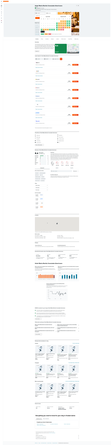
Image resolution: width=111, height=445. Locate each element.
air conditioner (42, 180)
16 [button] (41, 27)
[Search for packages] (1, 9)
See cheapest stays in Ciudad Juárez (74, 362)
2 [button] (41, 23)
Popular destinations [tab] (46, 418)
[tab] (42, 168)
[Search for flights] (1, 4)
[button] (1, 1)
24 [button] (43, 29)
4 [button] (67, 21)
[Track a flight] (1, 15)
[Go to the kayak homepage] (6, 1)
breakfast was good (37, 176)
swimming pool (43, 178)
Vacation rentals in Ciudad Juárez (41, 425)
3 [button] (43, 23)
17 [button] (43, 27)
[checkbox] (39, 195)
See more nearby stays (76, 343)
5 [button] (69, 21)
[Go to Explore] (1, 14)
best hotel (42, 176)
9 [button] (41, 25)
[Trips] (1, 18)
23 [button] (41, 29)
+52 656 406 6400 (38, 10)
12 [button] (69, 23)
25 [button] (45, 29)
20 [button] (49, 27)
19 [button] (69, 25)
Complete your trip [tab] (39, 418)
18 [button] (45, 27)
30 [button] (41, 31)
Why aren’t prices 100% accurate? (41, 438)
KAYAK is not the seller (39, 435)
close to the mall (37, 180)
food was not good (37, 178)
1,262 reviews (42, 8)
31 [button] (43, 31)
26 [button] (47, 29)
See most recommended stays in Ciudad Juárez (72, 381)
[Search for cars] (1, 8)
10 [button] (43, 25)
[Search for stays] (1, 6)
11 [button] (45, 25)
